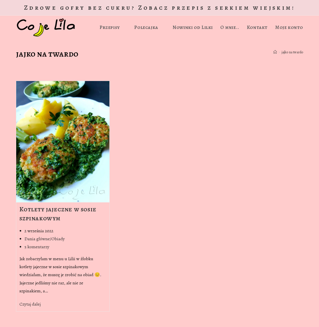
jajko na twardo (292, 52)
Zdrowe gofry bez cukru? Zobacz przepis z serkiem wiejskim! (159, 7)
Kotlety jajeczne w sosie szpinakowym (57, 214)
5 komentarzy (36, 247)
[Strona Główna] (275, 52)
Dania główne (37, 239)
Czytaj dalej (31, 304)
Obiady (58, 239)
